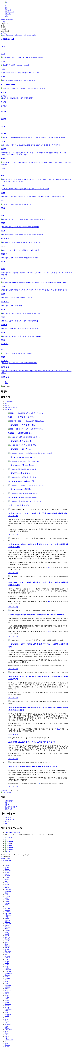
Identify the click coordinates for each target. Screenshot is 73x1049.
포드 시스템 (9, 409)
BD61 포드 (5, 367)
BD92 (3, 168)
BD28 (3, 231)
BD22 (3, 349)
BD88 (3, 193)
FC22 (3, 61)
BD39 (3, 310)
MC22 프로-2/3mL (8, 84)
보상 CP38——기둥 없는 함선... (21, 465)
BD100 (3, 149)
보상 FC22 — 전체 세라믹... (19, 505)
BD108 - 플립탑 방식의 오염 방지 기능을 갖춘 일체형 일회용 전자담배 (36, 615)
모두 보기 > (4, 33)
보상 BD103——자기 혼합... (19, 449)
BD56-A (4, 325)
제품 (6, 8)
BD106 (3, 134)
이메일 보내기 (5, 858)
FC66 (3, 77)
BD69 (3, 185)
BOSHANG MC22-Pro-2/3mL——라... (23, 497)
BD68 (3, 208)
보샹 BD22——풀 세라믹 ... (19, 473)
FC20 (3, 54)
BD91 (3, 175)
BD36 (3, 286)
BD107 (3, 126)
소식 (6, 16)
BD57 (3, 223)
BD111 (3, 112)
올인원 (7, 405)
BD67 (3, 215)
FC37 (3, 69)
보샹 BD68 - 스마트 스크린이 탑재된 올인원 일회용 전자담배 (32, 766)
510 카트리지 (9, 401)
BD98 (3, 159)
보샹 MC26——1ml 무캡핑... (19, 489)
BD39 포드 (5, 377)
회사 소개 (8, 10)
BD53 (3, 317)
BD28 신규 (5, 239)
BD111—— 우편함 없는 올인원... (21, 417)
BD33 (3, 269)
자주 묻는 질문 (9, 12)
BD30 (3, 262)
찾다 (58, 729)
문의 (9, 534)
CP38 (3, 46)
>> (10, 790)
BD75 (3, 200)
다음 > (7, 790)
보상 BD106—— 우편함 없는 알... (21, 425)
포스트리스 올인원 (11, 407)
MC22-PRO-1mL (7, 39)
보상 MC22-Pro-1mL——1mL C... (22, 457)
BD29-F (4, 254)
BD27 (3, 357)
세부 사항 (14, 534)
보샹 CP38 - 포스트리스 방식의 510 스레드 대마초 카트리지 (32, 742)
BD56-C (4, 332)
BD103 (3, 141)
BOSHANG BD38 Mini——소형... (21, 481)
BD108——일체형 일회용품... (20, 433)
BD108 (3, 119)
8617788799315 (6, 860)
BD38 (3, 294)
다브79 (3, 102)
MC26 (3, 92)
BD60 (3, 340)
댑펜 (6, 403)
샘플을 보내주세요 (7, 19)
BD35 (3, 279)
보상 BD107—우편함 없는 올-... (20, 441)
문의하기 (8, 14)
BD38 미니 (5, 302)
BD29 (3, 246)
